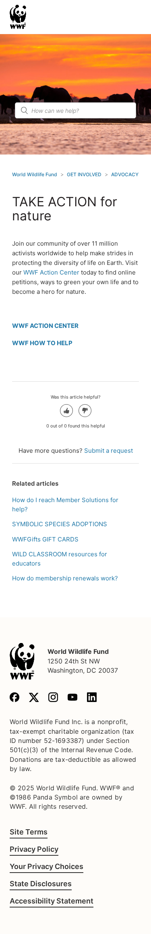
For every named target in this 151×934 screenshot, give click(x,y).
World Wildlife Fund (34, 174)
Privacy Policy (34, 849)
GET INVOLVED (84, 174)
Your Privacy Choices (46, 866)
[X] (34, 698)
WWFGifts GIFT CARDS (45, 539)
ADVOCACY (125, 174)
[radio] (66, 410)
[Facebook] (14, 698)
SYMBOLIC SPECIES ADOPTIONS (59, 524)
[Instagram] (53, 698)
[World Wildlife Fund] (22, 661)
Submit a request (108, 450)
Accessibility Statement (51, 901)
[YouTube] (72, 698)
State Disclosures (41, 883)
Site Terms (29, 832)
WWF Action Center (51, 272)
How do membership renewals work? (65, 578)
